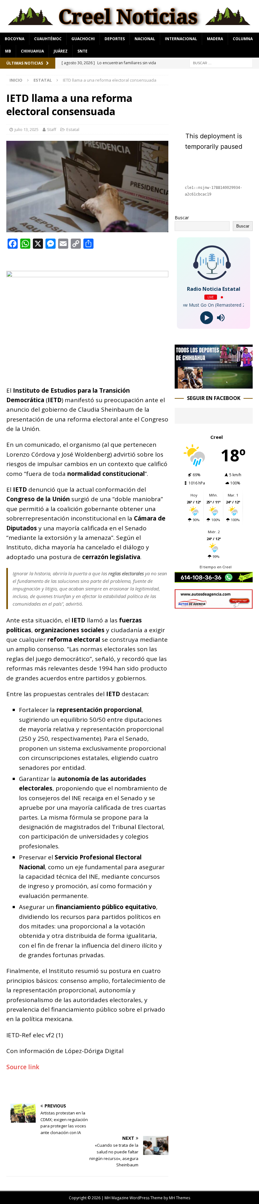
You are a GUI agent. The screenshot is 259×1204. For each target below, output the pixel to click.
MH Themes (179, 1198)
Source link (22, 1067)
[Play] (206, 318)
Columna (243, 38)
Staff (51, 129)
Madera (215, 38)
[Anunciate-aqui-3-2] (214, 605)
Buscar (182, 218)
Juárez (61, 51)
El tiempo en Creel (216, 567)
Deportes (115, 38)
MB (8, 51)
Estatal (72, 129)
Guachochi (83, 38)
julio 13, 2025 (27, 129)
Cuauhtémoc (48, 38)
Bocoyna (14, 38)
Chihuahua (32, 51)
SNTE (82, 51)
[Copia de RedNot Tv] (214, 385)
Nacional (145, 38)
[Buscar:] (221, 62)
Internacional (181, 38)
